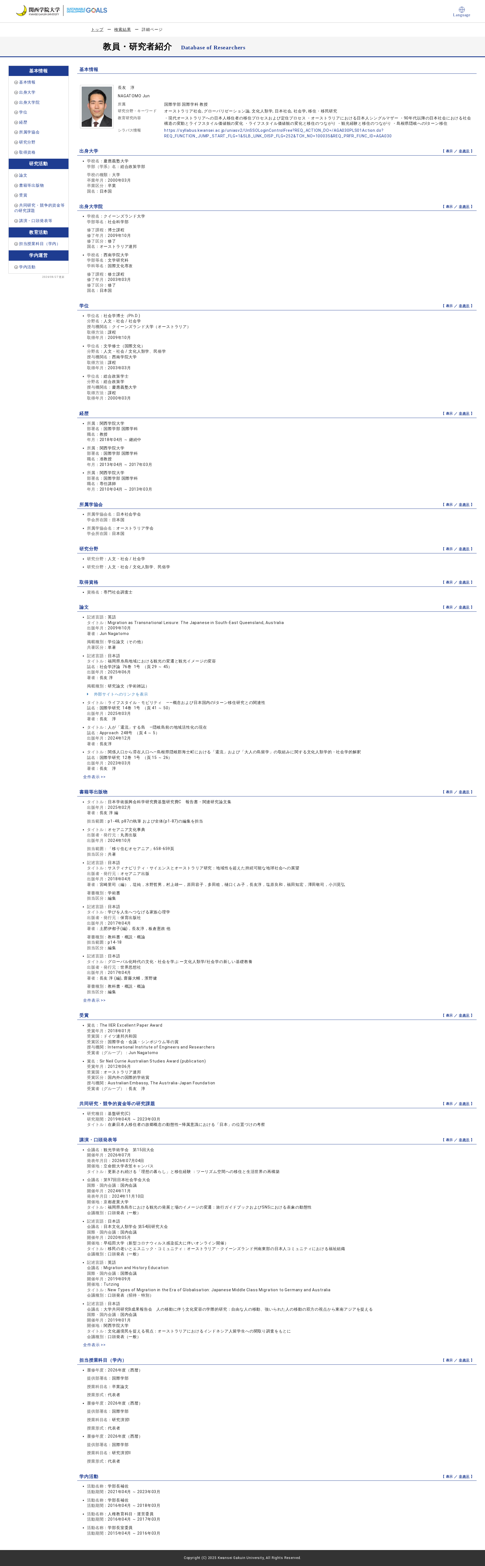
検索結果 (122, 29)
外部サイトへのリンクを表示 (120, 694)
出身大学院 (29, 102)
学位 (23, 112)
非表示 (464, 151)
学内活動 (27, 267)
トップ (97, 29)
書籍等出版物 (31, 185)
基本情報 (27, 82)
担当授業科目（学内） (40, 243)
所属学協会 (29, 132)
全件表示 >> (94, 777)
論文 (23, 175)
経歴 (23, 122)
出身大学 (27, 92)
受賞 (23, 195)
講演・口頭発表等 (35, 220)
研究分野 (27, 142)
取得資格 (27, 152)
